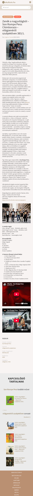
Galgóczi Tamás (9, 37)
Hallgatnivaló (7, 17)
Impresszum (16, 483)
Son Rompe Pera (6, 343)
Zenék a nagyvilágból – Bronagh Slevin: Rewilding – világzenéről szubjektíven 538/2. (20, 460)
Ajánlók (17, 17)
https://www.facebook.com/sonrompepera (14, 200)
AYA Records (5, 352)
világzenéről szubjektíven (9, 348)
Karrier (16, 490)
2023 (3, 357)
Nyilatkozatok (16, 487)
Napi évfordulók (16, 475)
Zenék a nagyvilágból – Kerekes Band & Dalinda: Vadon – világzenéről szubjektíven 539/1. (20, 448)
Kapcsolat (16, 485)
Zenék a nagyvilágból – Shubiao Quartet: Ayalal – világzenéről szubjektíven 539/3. (21, 425)
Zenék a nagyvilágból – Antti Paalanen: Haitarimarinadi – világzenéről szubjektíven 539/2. (21, 438)
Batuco (27, 102)
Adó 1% (16, 492)
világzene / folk (6, 362)
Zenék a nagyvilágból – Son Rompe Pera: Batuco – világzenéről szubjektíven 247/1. (20, 399)
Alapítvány (17, 480)
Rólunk (16, 478)
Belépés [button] (16, 495)
